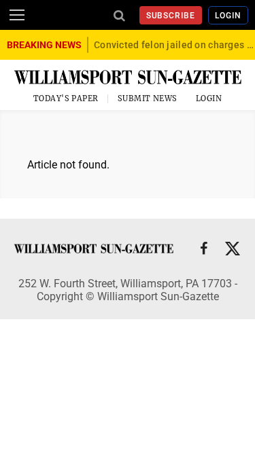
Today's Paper (66, 98)
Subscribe (171, 15)
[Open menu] (17, 15)
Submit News (147, 98)
